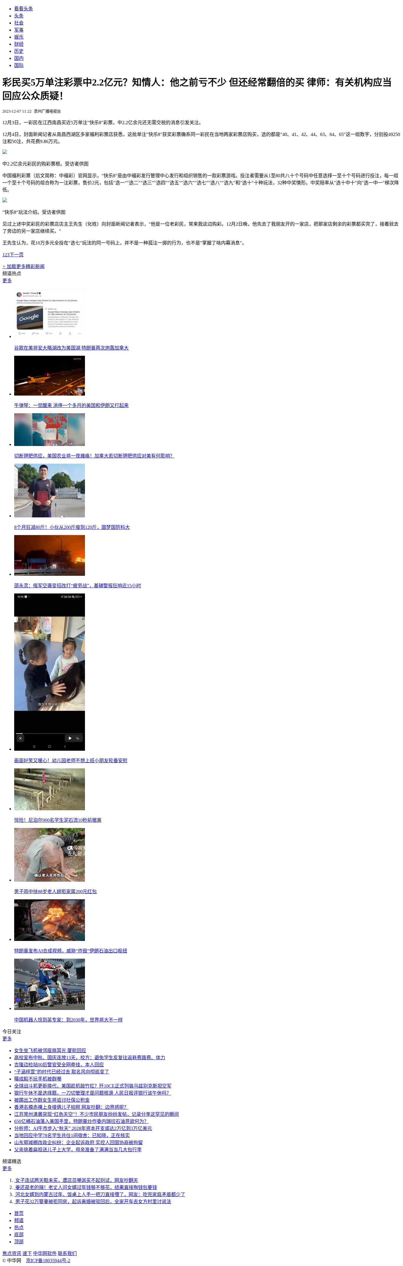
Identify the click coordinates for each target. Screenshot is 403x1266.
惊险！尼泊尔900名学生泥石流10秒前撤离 (57, 820)
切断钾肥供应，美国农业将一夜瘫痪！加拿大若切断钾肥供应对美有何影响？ (94, 455)
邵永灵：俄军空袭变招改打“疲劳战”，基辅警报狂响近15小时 (77, 585)
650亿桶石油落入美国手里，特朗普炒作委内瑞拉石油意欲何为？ (81, 1121)
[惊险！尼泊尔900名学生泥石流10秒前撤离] (49, 808)
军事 (19, 29)
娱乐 (19, 37)
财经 (19, 44)
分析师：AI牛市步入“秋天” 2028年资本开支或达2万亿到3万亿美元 (83, 1128)
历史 (19, 51)
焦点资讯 (11, 1253)
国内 (19, 58)
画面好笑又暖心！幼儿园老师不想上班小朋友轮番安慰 (70, 760)
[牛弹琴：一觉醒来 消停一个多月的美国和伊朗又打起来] (49, 393)
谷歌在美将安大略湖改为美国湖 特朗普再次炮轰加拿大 (71, 347)
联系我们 (67, 1253)
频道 (19, 1220)
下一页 (16, 254)
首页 (19, 1213)
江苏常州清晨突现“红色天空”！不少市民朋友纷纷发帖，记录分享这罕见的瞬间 (96, 1114)
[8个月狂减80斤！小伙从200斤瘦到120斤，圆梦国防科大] (49, 515)
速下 (27, 1253)
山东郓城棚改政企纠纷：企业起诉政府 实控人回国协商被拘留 (78, 1142)
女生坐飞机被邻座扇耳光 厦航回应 (50, 1050)
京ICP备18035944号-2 (48, 1260)
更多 (7, 280)
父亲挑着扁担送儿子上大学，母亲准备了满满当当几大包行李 (78, 1149)
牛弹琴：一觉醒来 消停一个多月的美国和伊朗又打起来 (71, 405)
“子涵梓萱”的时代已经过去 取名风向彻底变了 (61, 1071)
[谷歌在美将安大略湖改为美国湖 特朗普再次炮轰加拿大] (49, 336)
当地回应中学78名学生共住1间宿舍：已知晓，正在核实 (72, 1135)
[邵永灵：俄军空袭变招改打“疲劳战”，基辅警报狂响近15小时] (49, 574)
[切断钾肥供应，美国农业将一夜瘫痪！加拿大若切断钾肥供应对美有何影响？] (49, 444)
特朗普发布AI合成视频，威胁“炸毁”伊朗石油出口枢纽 (70, 950)
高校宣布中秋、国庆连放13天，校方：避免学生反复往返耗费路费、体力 (89, 1057)
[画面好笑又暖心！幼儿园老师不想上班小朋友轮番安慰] (49, 749)
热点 (19, 1227)
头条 (19, 15)
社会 (19, 22)
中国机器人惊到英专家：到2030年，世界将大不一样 (68, 1019)
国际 (19, 65)
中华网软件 (45, 1253)
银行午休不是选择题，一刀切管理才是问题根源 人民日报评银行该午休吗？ (92, 1093)
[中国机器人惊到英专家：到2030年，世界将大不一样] (49, 1008)
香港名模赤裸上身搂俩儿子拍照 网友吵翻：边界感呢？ (71, 1107)
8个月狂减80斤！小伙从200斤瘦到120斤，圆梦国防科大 (72, 527)
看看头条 (23, 8)
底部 (19, 1234)
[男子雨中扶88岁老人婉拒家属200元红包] (49, 880)
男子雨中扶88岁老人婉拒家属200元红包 (55, 891)
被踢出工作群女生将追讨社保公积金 (52, 1100)
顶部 (19, 1241)
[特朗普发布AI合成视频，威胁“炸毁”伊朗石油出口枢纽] (49, 939)
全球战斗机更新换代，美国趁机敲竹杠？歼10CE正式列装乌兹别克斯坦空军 (92, 1085)
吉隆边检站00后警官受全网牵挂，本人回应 (59, 1064)
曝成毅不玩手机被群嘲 (37, 1078)
